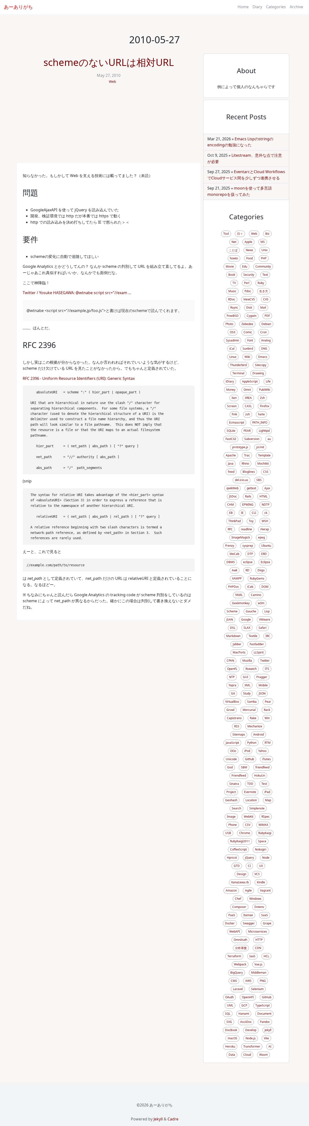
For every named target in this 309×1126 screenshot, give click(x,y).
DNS (264, 349)
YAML (239, 595)
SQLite (231, 431)
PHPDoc (233, 587)
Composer (239, 907)
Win (267, 718)
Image (231, 816)
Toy (251, 521)
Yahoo (262, 751)
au (269, 439)
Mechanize (254, 726)
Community (263, 266)
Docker (230, 923)
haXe (261, 414)
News (249, 250)
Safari (263, 628)
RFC (230, 529)
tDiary (230, 381)
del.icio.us (241, 480)
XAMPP (237, 578)
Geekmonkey (241, 603)
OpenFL (232, 669)
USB (228, 833)
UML (230, 1005)
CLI (254, 513)
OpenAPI (248, 997)
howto (234, 258)
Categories (276, 6)
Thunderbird (238, 365)
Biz (267, 234)
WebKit (248, 816)
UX (261, 866)
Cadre (173, 1119)
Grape (267, 923)
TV (234, 283)
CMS (234, 981)
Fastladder (257, 644)
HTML (263, 496)
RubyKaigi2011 (240, 841)
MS (262, 242)
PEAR (247, 431)
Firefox (264, 406)
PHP (264, 258)
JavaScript (232, 743)
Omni (247, 390)
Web (112, 81)
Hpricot (232, 858)
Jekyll (268, 1030)
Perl (246, 283)
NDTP (265, 505)
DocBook (231, 1030)
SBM (244, 767)
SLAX (247, 628)
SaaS (264, 915)
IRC (268, 636)
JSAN (229, 619)
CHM (230, 505)
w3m (261, 603)
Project (231, 792)
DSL (232, 628)
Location (251, 800)
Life (268, 381)
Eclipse (265, 562)
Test (264, 784)
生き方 (263, 291)
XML (247, 685)
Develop (250, 1030)
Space (262, 841)
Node (265, 858)
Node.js (251, 1038)
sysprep (247, 546)
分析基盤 (241, 948)
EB (231, 513)
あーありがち (18, 7)
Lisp (267, 611)
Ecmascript (236, 422)
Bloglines (249, 472)
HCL (266, 956)
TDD (250, 784)
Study (247, 693)
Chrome (244, 833)
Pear (268, 702)
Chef (238, 899)
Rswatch (251, 669)
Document (264, 1014)
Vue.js (258, 964)
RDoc (231, 299)
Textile (253, 636)
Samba (252, 702)
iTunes (266, 759)
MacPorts (239, 652)
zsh (247, 414)
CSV (247, 825)
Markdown (233, 636)
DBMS (230, 562)
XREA (248, 398)
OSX (232, 332)
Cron (263, 332)
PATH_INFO (259, 422)
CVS (265, 299)
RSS (236, 726)
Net (234, 242)
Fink (234, 414)
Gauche (251, 611)
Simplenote (257, 808)
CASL (248, 406)
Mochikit (263, 463)
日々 (240, 234)
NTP (232, 677)
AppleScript (250, 381)
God (230, 767)
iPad (267, 792)
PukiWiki (264, 390)
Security (248, 275)
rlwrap (264, 529)
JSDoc (233, 496)
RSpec (265, 816)
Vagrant (265, 890)
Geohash (231, 800)
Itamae (248, 915)
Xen (234, 398)
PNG (263, 981)
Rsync (234, 307)
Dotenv (259, 907)
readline (246, 529)
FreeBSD (233, 316)
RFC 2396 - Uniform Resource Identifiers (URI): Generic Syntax (79, 378)
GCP (244, 1005)
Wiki (247, 357)
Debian (266, 324)
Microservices (257, 931)
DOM (264, 587)
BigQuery (236, 972)
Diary (257, 6)
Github (249, 759)
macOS (232, 1038)
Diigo (261, 570)
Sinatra (234, 784)
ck (265, 513)
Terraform (234, 956)
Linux (232, 357)
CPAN (230, 661)
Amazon (231, 890)
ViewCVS (249, 299)
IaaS (252, 956)
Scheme (232, 611)
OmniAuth (240, 940)
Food (249, 258)
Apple (248, 242)
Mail (263, 307)
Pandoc (265, 1022)
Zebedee (247, 324)
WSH (265, 521)
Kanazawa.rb (240, 882)
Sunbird (248, 349)
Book (231, 275)
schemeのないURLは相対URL (108, 62)
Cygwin (251, 316)
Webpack (240, 964)
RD (247, 570)
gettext (251, 488)
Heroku (230, 1046)
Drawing (258, 373)
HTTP (259, 940)
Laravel (238, 989)
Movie (230, 266)
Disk (249, 307)
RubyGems (257, 578)
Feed (231, 472)
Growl (230, 710)
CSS (265, 472)
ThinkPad (234, 521)
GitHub (266, 997)
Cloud (247, 1055)
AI (269, 1046)
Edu (244, 266)
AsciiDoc (246, 1022)
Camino (256, 595)
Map (268, 800)
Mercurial (249, 710)
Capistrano (234, 718)
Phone (232, 825)
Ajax (267, 488)
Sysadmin (232, 340)
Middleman (258, 972)
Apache (231, 455)
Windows (255, 899)
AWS (248, 981)
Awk (234, 570)
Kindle (261, 882)
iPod (247, 751)
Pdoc (248, 291)
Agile (248, 890)
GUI (245, 677)
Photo (229, 324)
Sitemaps (238, 734)
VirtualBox (232, 702)
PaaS (231, 915)
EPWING (247, 505)
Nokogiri (260, 849)
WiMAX (263, 825)
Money (230, 390)
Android (258, 734)
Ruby (261, 283)
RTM (268, 743)
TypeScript (262, 1005)
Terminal (238, 373)
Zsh (262, 398)
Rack (267, 710)
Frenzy (229, 546)
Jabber (237, 644)
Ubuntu (266, 546)
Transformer (251, 1046)
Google (246, 619)
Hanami (244, 1014)
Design (241, 874)
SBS (259, 480)
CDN (258, 948)
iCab (250, 587)
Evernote (250, 792)
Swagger (249, 923)
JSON (262, 693)
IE (242, 513)
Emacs (262, 357)
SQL (227, 1014)
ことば (233, 250)
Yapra (232, 685)
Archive (296, 6)
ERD (264, 554)
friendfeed (262, 767)
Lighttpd (264, 431)
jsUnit (260, 447)
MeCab (234, 554)
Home (243, 6)
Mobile (263, 685)
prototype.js (240, 447)
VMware (264, 619)
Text (265, 275)
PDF (267, 316)
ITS (267, 669)
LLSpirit (259, 652)
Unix (264, 250)
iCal (231, 349)
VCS (257, 874)
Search (236, 808)
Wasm (263, 1055)
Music (232, 291)
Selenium (257, 989)
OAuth (229, 997)
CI (249, 866)
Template (264, 455)
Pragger (261, 677)
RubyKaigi (264, 833)
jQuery (249, 858)
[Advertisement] (108, 127)
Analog (266, 340)
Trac (247, 455)
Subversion (251, 439)
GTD (237, 866)
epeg (261, 537)
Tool (226, 234)
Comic (248, 332)
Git (233, 693)
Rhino (245, 463)
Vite (266, 1038)
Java (230, 463)
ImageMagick (241, 537)
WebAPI (234, 931)
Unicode (231, 759)
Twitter (265, 661)
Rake (253, 718)
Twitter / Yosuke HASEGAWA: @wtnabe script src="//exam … (77, 292)
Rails (248, 496)
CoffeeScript (238, 849)
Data (232, 1055)
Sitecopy (260, 365)
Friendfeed (239, 775)
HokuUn (259, 775)
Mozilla (247, 661)
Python (251, 743)
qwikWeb (232, 488)
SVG (229, 1022)
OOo (233, 751)
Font (250, 340)
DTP (250, 554)
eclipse (248, 562)
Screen (232, 406)
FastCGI (230, 439)
